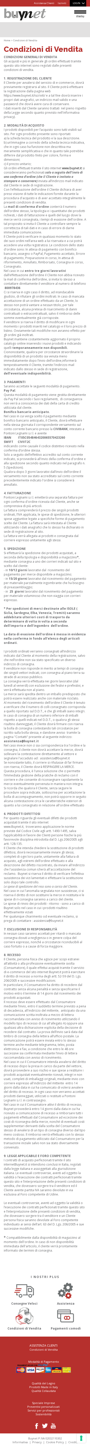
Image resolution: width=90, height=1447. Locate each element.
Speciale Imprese (43, 1403)
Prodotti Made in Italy (43, 1387)
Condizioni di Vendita (24, 1328)
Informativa (20, 1442)
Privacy (37, 1442)
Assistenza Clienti (44, 3)
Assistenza (65, 1303)
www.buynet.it (72, 168)
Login (76, 3)
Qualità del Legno (43, 1383)
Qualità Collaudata (44, 1391)
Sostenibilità (44, 1414)
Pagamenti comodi (66, 1328)
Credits (73, 1442)
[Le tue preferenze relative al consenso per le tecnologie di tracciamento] (81, 1438)
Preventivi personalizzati (43, 1407)
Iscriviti (62, 3)
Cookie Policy (55, 1442)
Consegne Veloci (24, 1303)
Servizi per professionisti (44, 1410)
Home (7, 40)
